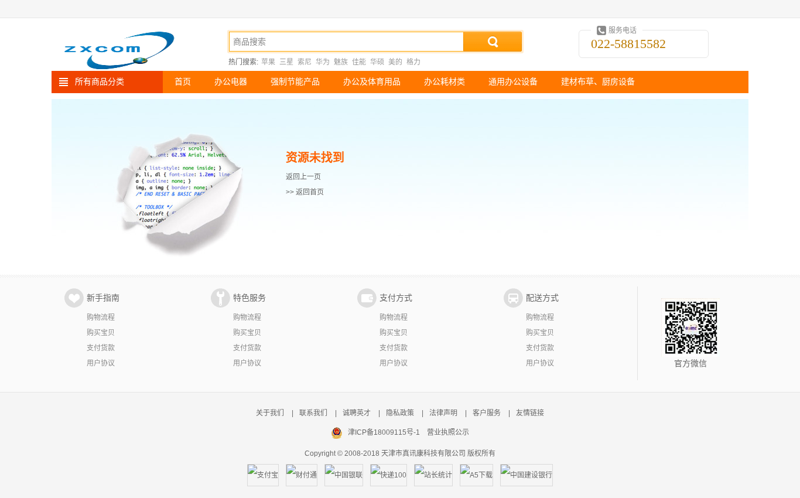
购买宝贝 (101, 333)
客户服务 (487, 413)
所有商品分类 (99, 81)
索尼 (305, 62)
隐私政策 (400, 413)
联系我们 (313, 413)
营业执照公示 (448, 432)
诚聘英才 (357, 413)
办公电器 (230, 81)
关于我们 (270, 413)
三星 (286, 62)
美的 (395, 62)
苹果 (268, 62)
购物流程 (101, 317)
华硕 (377, 62)
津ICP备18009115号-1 (384, 432)
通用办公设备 (513, 81)
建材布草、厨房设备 (598, 81)
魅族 (341, 62)
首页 (183, 81)
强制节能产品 (295, 81)
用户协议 (101, 363)
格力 (413, 62)
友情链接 (530, 413)
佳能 (359, 62)
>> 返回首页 (305, 192)
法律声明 (443, 413)
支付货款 (101, 348)
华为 (323, 62)
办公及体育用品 (372, 81)
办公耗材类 (444, 81)
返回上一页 (303, 177)
